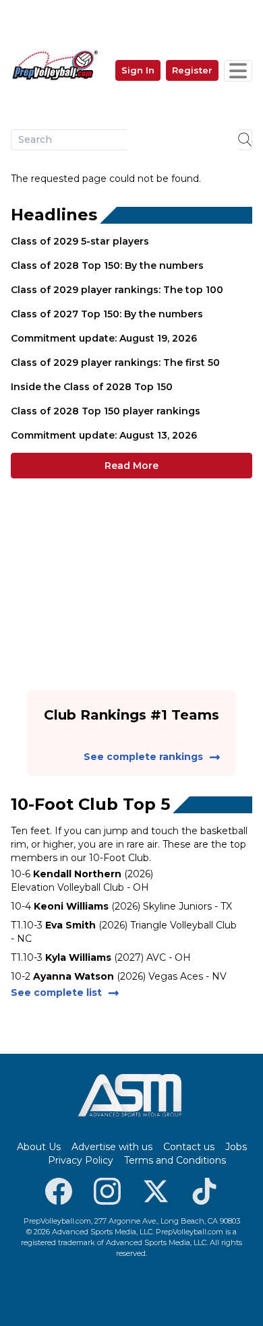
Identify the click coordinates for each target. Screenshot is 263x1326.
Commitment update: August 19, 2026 (104, 338)
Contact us (188, 1147)
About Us (39, 1147)
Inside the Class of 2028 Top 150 (92, 387)
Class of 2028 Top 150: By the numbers (107, 265)
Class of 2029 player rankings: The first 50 (115, 362)
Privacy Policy (80, 1160)
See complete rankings (143, 757)
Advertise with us (111, 1147)
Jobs (236, 1147)
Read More (131, 466)
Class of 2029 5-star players (80, 241)
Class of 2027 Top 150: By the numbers (107, 314)
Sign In (137, 70)
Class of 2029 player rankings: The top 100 (117, 290)
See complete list (56, 992)
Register (192, 70)
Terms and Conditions (175, 1160)
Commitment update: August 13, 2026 (104, 435)
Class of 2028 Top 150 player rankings (105, 411)
